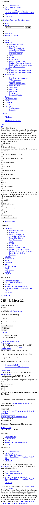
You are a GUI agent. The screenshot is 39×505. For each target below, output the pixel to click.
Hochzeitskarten (14, 85)
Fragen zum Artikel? (11, 365)
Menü (7, 23)
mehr (20, 347)
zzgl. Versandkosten (15, 311)
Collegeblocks (9, 270)
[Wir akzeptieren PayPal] (6, 295)
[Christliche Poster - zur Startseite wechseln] (15, 20)
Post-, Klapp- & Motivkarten (18, 78)
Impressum (8, 16)
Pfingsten (12, 57)
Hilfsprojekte (9, 453)
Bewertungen (15, 341)
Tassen (7, 264)
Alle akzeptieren (13, 503)
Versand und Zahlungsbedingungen (16, 11)
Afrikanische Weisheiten (17, 50)
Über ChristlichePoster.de (13, 7)
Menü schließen (10, 221)
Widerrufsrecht (10, 438)
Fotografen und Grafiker (17, 67)
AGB (7, 15)
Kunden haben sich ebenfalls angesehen (14, 417)
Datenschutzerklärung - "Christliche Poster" (19, 13)
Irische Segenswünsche (16, 48)
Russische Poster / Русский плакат (21, 65)
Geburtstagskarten (15, 82)
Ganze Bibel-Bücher (16, 52)
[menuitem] (21, 5)
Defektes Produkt (10, 437)
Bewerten (4, 332)
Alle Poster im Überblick (17, 44)
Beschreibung (5, 341)
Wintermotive (13, 59)
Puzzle (7, 268)
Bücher (7, 272)
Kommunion (13, 91)
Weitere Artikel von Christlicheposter (17, 367)
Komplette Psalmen (15, 54)
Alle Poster (8, 228)
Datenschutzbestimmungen (20, 403)
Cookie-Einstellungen (12, 5)
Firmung (12, 93)
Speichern (5, 409)
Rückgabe (8, 444)
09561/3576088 (6, 428)
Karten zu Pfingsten (15, 95)
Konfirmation (13, 89)
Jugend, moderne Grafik (17, 61)
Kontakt (7, 9)
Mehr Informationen (27, 501)
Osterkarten (13, 87)
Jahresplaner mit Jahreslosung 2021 (20, 70)
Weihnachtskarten (15, 80)
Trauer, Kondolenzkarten (17, 84)
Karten (7, 260)
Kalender (8, 257)
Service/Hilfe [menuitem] (17, 9)
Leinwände (8, 262)
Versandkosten (5, 466)
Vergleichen (5, 328)
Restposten (12, 110)
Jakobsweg (12, 255)
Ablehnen (4, 503)
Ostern (11, 55)
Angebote (8, 273)
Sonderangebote (14, 108)
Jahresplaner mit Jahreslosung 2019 (20, 72)
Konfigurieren (23, 503)
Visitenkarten (9, 258)
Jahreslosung (13, 46)
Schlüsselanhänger (11, 266)
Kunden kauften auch (8, 411)
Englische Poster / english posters (20, 63)
